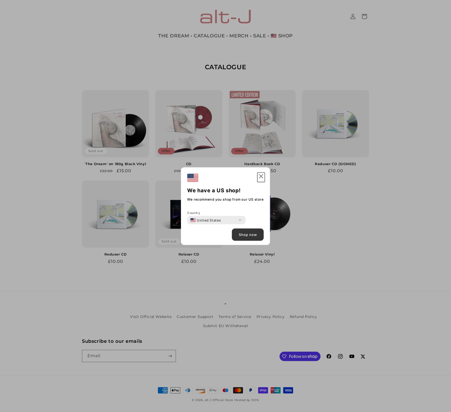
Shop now (248, 235)
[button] (261, 177)
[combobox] (205, 220)
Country (193, 212)
